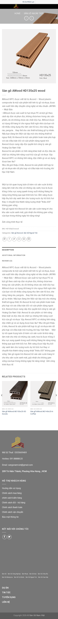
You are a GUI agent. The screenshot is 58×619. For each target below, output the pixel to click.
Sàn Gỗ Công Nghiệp (14, 574)
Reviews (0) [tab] (7, 261)
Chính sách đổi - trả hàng (13, 502)
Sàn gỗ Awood (17, 233)
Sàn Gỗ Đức (33, 574)
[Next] (56, 400)
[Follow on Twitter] (9, 537)
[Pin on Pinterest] (24, 239)
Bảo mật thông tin (10, 517)
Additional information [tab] (13, 255)
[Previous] (2, 400)
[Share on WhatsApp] (4, 239)
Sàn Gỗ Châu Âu (43, 574)
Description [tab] (8, 250)
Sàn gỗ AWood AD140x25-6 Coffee (41, 412)
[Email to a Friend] (19, 239)
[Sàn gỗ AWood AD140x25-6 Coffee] (43, 394)
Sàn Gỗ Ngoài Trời (34, 13)
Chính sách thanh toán (12, 507)
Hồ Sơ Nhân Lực (28, 2)
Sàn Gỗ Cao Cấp (43, 577)
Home (17, 13)
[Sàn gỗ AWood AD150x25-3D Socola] (15, 394)
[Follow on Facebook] (4, 537)
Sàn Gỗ (4, 574)
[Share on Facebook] (9, 239)
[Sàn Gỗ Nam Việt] (16, 6)
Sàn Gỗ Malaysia (7, 577)
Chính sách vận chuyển (12, 512)
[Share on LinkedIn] (29, 239)
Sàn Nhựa (25, 574)
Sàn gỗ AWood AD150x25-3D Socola (14, 412)
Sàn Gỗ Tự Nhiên (19, 577)
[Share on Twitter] (14, 239)
